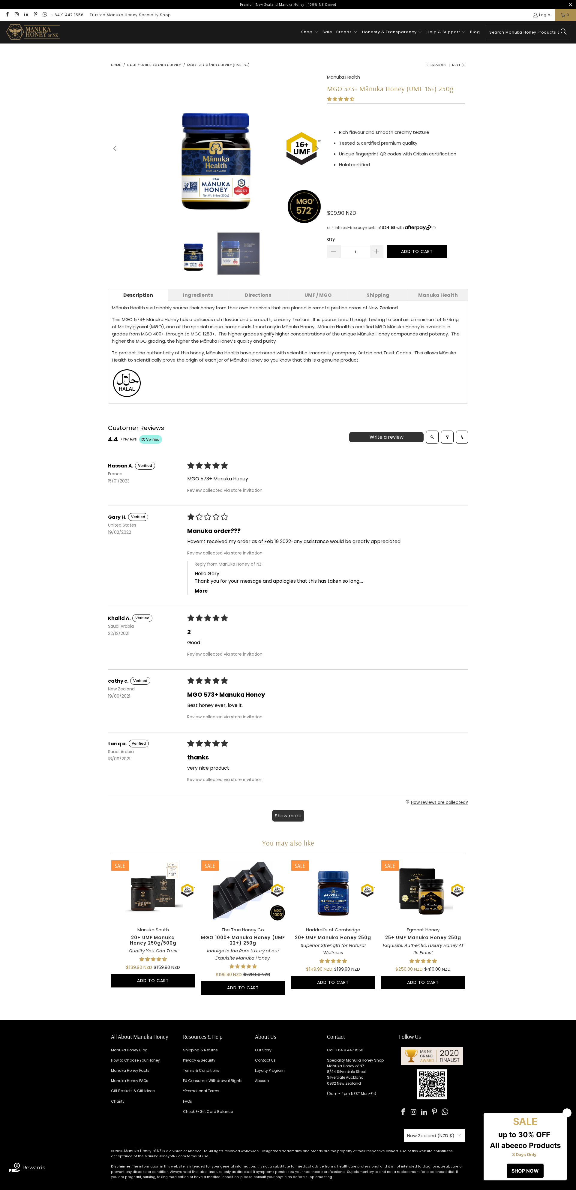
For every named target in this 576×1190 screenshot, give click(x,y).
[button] (310, 32)
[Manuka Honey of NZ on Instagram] (16, 14)
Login (544, 14)
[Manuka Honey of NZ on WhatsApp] (44, 14)
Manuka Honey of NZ (142, 1150)
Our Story (263, 1050)
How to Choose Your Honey (135, 1060)
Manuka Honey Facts (130, 1070)
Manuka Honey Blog (129, 1050)
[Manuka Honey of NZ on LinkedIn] (25, 14)
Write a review (387, 437)
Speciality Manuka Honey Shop (355, 1060)
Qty (331, 239)
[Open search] (432, 437)
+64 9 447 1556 (68, 14)
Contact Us (265, 1060)
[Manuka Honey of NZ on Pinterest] (35, 14)
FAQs (187, 1101)
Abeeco (262, 1080)
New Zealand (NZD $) (430, 1135)
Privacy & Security (199, 1060)
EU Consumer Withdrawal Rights (212, 1080)
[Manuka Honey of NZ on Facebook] (7, 14)
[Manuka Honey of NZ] (33, 32)
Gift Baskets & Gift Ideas (133, 1090)
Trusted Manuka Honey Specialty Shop (130, 14)
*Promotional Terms (201, 1090)
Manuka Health (343, 77)
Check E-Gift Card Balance (208, 1111)
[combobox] (528, 32)
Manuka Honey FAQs (129, 1080)
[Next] (316, 149)
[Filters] (447, 437)
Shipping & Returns (200, 1050)
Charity (117, 1101)
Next (456, 65)
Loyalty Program (270, 1070)
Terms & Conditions (201, 1070)
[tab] (138, 295)
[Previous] (115, 149)
